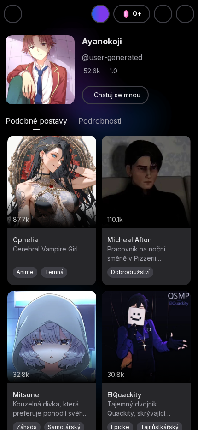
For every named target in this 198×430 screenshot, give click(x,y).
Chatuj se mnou (117, 95)
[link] (115, 95)
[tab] (36, 121)
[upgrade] (100, 14)
